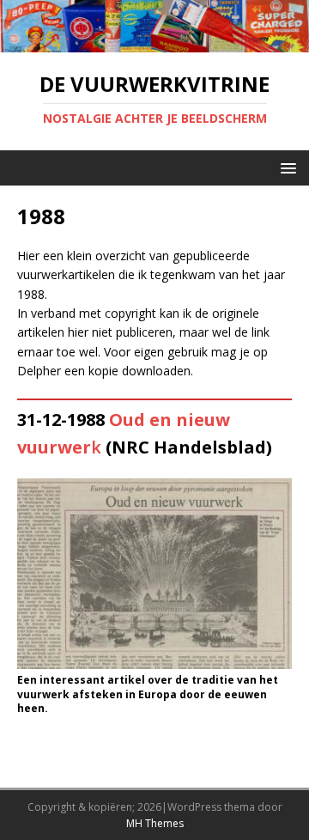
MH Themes (155, 823)
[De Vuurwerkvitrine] (154, 42)
